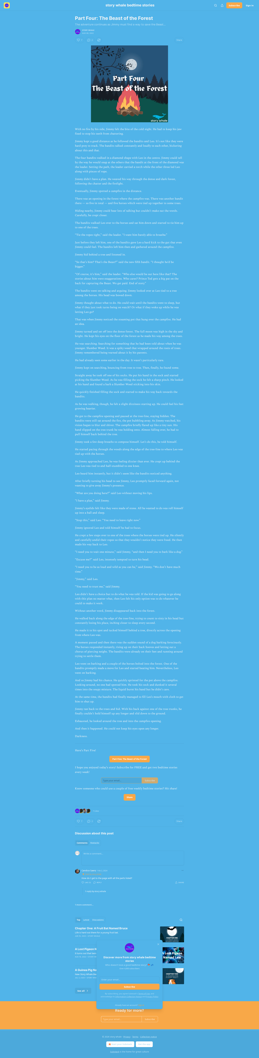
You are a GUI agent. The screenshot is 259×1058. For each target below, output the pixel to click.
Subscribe (234, 5)
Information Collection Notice (128, 996)
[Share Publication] (222, 5)
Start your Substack (121, 1044)
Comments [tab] (82, 843)
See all (81, 990)
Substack (114, 1051)
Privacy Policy (152, 996)
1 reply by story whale (95, 891)
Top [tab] (78, 920)
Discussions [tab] (98, 920)
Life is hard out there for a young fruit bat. (96, 932)
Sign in (250, 5)
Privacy (126, 1036)
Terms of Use (144, 993)
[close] (158, 944)
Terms (135, 1036)
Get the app (144, 1044)
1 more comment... (84, 904)
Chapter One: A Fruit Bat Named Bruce (101, 928)
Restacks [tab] (94, 843)
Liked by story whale (93, 874)
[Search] (216, 5)
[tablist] (88, 843)
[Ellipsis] (182, 870)
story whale (88, 30)
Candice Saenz (89, 870)
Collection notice (148, 1036)
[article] (129, 934)
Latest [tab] (86, 920)
